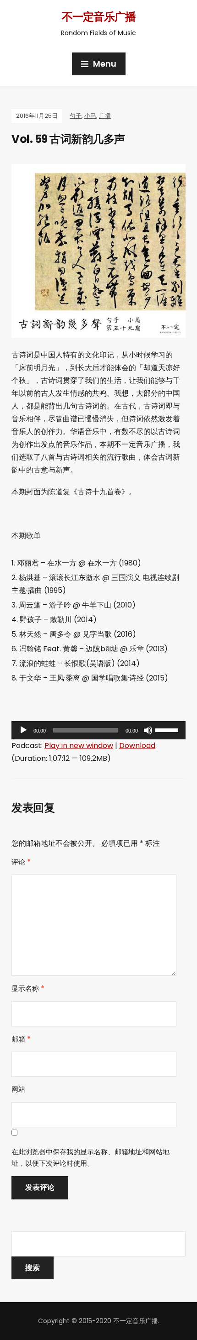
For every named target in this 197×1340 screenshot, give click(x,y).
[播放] (23, 730)
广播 (105, 115)
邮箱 (21, 1039)
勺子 (76, 115)
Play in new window (78, 745)
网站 (18, 1089)
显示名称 (27, 988)
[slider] (168, 729)
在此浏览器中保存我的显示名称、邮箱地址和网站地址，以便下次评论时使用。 (90, 1157)
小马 (90, 115)
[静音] (148, 730)
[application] (98, 730)
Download (137, 745)
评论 (21, 862)
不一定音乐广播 (99, 16)
